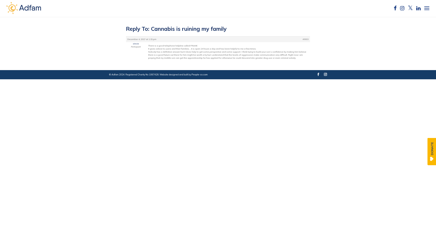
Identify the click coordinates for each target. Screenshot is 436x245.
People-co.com (200, 74)
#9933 (306, 39)
